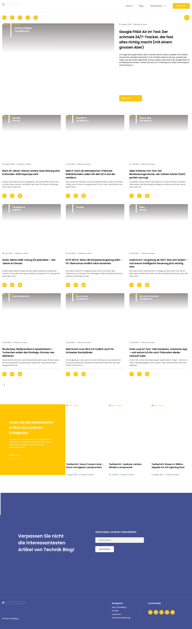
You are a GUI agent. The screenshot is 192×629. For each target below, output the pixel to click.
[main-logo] (11, 6)
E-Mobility (81, 118)
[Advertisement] (173, 542)
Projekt (16, 120)
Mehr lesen (126, 98)
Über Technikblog (119, 607)
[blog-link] (31, 137)
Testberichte (156, 6)
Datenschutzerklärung (121, 618)
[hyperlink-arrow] (56, 196)
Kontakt (115, 611)
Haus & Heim (145, 118)
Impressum (116, 614)
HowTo (129, 6)
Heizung (16, 118)
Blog (141, 6)
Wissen (143, 210)
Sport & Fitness (23, 28)
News (142, 207)
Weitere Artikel (14, 455)
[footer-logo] (13, 605)
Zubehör (16, 210)
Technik (80, 207)
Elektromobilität (21, 296)
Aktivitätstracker (149, 296)
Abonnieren (181, 6)
